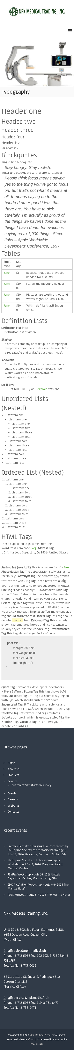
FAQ (33, 548)
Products (13, 775)
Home (11, 763)
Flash (31, 1039)
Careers (13, 799)
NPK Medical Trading (42, 1035)
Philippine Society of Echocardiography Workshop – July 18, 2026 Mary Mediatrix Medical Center (35, 864)
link (66, 567)
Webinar (13, 805)
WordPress (37, 1043)
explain (42, 389)
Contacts (13, 811)
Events (12, 793)
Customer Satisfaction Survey (31, 785)
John (7, 284)
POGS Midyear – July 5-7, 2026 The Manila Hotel (39, 895)
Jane (7, 273)
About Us (14, 769)
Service (12, 781)
